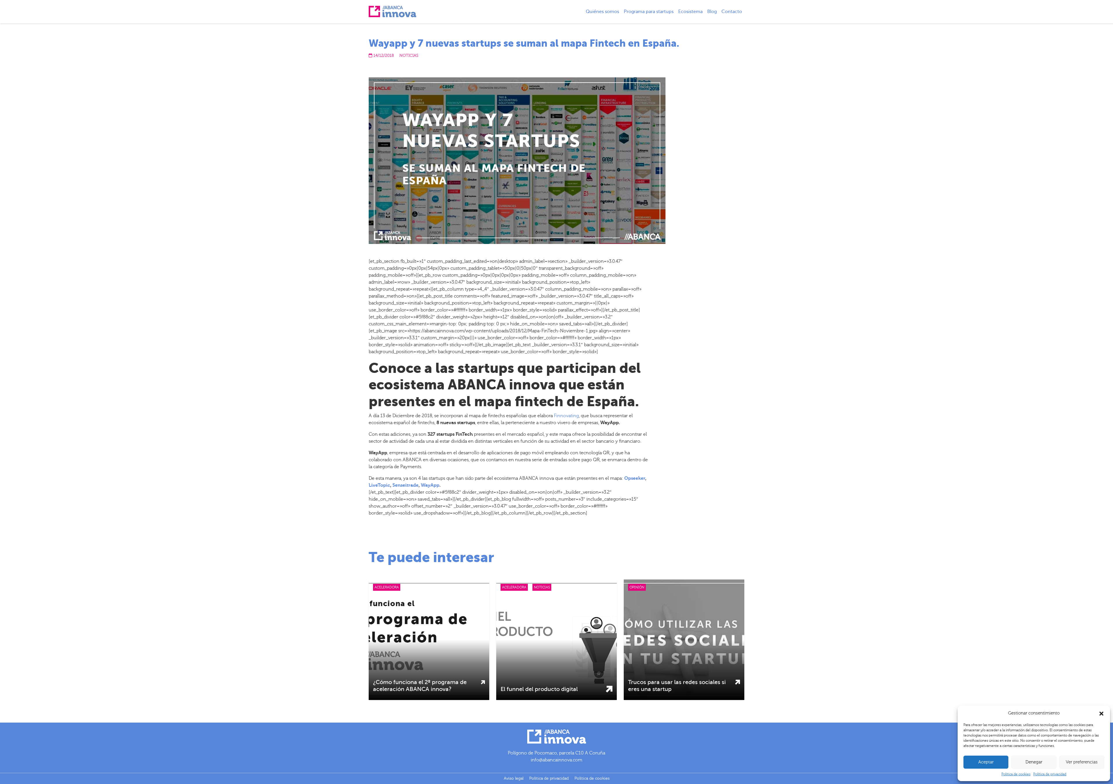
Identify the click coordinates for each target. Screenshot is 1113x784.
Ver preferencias (1082, 762)
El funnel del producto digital (539, 689)
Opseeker (634, 478)
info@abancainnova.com (556, 760)
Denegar (1033, 762)
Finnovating (566, 415)
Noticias (408, 55)
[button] (1101, 713)
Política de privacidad (1049, 774)
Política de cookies (1015, 774)
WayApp (430, 485)
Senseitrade (405, 485)
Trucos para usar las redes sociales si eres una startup (677, 685)
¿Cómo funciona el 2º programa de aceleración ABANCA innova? (420, 685)
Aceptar (986, 762)
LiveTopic (379, 485)
